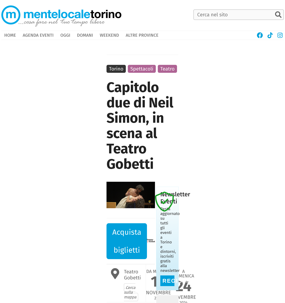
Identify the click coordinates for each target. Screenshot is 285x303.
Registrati (168, 281)
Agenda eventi (38, 35)
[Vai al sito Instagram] (280, 35)
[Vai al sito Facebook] (260, 35)
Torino (116, 69)
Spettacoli (141, 69)
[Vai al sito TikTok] (270, 35)
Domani (85, 35)
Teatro (167, 69)
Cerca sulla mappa (130, 292)
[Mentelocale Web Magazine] (52, 15)
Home (10, 35)
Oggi (65, 35)
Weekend (109, 35)
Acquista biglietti (121, 239)
